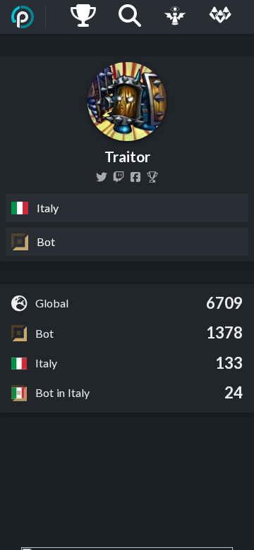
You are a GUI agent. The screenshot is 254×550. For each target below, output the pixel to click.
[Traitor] (152, 177)
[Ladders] (83, 17)
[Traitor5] (135, 177)
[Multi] (220, 17)
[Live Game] (175, 17)
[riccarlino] (101, 177)
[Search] (129, 17)
